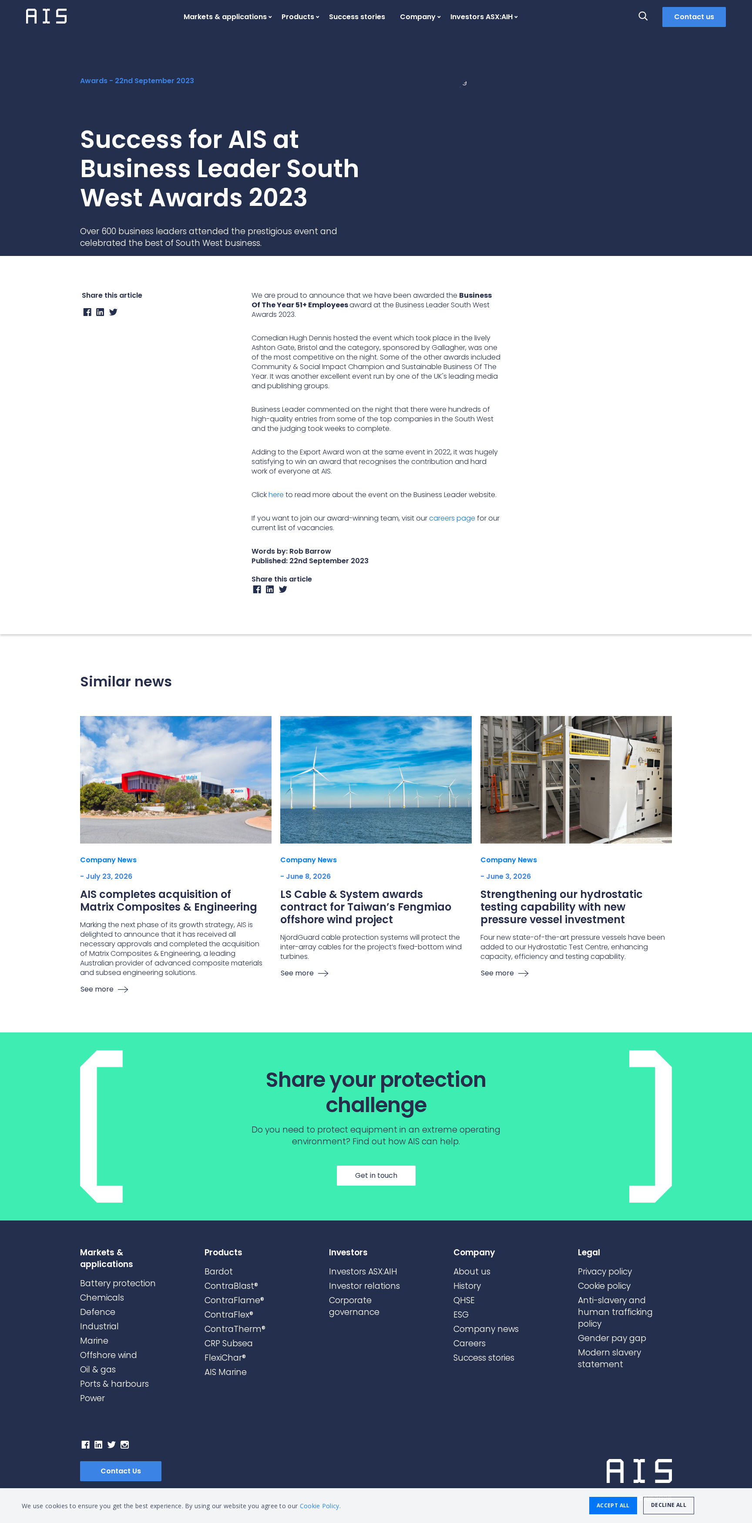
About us (471, 1272)
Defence (97, 1312)
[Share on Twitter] (113, 314)
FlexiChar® (225, 1358)
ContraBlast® (231, 1286)
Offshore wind (108, 1355)
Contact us (694, 17)
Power (92, 1398)
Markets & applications (225, 17)
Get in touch (376, 1175)
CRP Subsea (229, 1343)
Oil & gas (98, 1369)
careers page (452, 518)
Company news (486, 1329)
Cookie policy (604, 1286)
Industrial (99, 1326)
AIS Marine (226, 1372)
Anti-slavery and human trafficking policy (615, 1312)
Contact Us (121, 1471)
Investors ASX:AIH (481, 17)
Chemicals (102, 1298)
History (467, 1286)
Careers (469, 1343)
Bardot (219, 1272)
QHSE (464, 1300)
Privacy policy (605, 1272)
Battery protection (118, 1283)
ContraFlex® (229, 1315)
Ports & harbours (114, 1384)
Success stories (357, 17)
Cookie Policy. (320, 1506)
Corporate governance (354, 1306)
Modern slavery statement (609, 1358)
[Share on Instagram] (270, 591)
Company (418, 17)
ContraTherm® (235, 1329)
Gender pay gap (612, 1338)
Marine (94, 1341)
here (276, 495)
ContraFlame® (234, 1300)
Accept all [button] (613, 1505)
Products (298, 17)
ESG (461, 1315)
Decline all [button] (668, 1505)
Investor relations (364, 1286)
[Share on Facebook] (87, 314)
